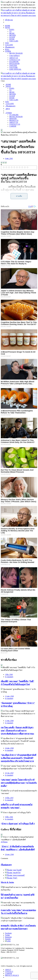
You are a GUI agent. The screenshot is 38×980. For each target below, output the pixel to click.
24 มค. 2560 (9, 854)
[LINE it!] (6, 163)
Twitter (7, 935)
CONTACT (9, 971)
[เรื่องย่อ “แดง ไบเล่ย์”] (13, 870)
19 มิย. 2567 (9, 798)
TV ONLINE (13, 115)
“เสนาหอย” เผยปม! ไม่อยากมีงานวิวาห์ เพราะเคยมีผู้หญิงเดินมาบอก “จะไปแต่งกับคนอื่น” (19, 783)
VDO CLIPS (13, 41)
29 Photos (4, 842)
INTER (11, 39)
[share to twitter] (4, 163)
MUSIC (12, 33)
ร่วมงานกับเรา (14, 55)
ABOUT (8, 970)
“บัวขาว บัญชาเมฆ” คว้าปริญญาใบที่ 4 (18, 823)
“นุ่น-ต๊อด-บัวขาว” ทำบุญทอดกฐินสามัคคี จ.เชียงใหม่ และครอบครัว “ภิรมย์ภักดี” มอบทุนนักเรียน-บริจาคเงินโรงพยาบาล (18, 758)
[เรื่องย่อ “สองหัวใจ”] (13, 873)
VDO (7, 43)
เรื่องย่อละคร (10, 47)
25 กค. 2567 (9, 773)
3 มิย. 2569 (9, 674)
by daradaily (9, 677)
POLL (7, 49)
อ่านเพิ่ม (19, 196)
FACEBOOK (14, 62)
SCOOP (12, 37)
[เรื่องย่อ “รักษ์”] (11, 878)
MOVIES (12, 35)
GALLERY (9, 45)
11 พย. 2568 (9, 721)
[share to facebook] (2, 163)
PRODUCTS (13, 120)
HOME (7, 26)
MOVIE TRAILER (16, 53)
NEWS (7, 28)
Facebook (8, 933)
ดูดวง (7, 109)
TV (10, 31)
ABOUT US (13, 58)
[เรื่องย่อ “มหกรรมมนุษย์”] (15, 875)
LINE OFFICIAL (15, 69)
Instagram (8, 937)
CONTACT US (14, 60)
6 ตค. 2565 (9, 158)
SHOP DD (13, 118)
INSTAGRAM (14, 63)
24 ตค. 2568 (9, 748)
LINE (9, 941)
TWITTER (13, 65)
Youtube (8, 939)
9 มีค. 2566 (9, 817)
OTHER (8, 51)
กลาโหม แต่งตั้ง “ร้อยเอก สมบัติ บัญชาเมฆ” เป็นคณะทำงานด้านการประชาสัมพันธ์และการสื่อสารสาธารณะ (17, 730)
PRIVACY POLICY (12, 975)
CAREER (12, 126)
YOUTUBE (13, 67)
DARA (11, 29)
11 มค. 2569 (9, 696)
